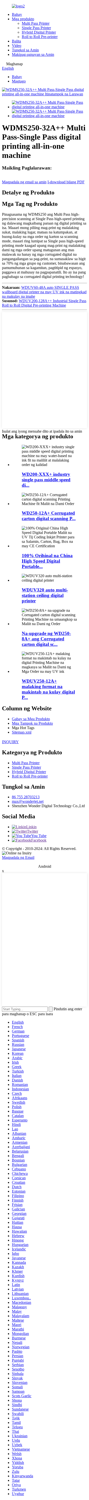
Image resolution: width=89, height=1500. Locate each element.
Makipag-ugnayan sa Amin (33, 54)
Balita (16, 41)
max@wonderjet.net (28, 801)
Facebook (38, 840)
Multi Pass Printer (35, 23)
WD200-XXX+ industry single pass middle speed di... (46, 480)
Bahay (17, 14)
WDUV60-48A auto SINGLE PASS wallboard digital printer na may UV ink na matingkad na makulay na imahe (44, 291)
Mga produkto (23, 19)
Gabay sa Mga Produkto (31, 719)
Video (16, 45)
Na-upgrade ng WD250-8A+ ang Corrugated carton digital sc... (46, 639)
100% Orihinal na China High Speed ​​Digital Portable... (47, 561)
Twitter (32, 831)
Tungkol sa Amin (25, 50)
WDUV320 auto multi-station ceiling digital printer (45, 595)
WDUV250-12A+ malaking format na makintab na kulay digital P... (48, 689)
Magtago (19, 81)
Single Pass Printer (36, 28)
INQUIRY (10, 742)
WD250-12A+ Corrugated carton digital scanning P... (49, 515)
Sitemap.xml (21, 732)
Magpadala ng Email (18, 857)
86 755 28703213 (26, 797)
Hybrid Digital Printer (39, 32)
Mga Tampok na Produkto (32, 723)
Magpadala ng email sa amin (24, 182)
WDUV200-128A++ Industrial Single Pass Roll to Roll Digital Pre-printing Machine (44, 303)
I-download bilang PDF (66, 182)
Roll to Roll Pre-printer (40, 37)
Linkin (31, 827)
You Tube (38, 836)
